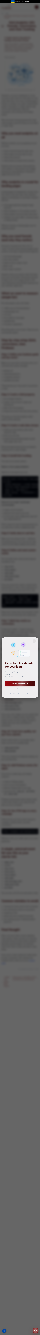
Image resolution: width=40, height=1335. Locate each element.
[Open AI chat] (36, 1331)
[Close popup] (34, 641)
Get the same (35, 1)
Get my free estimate (20, 683)
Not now (20, 689)
